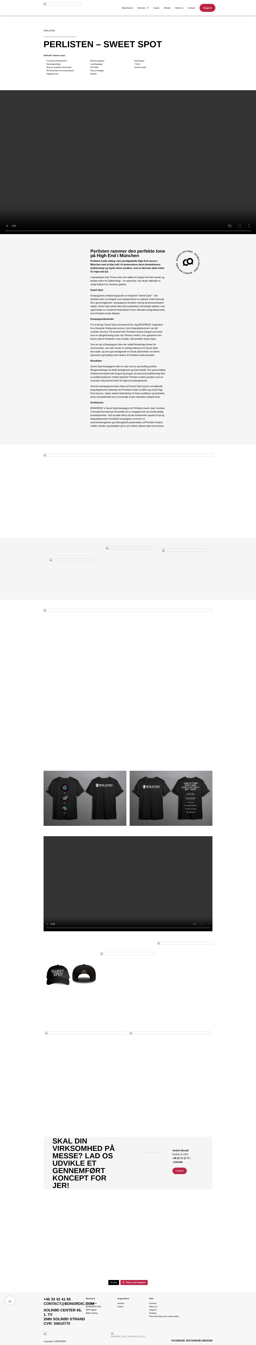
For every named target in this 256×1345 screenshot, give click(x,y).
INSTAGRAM (193, 1340)
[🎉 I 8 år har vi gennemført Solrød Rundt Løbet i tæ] (223, 1216)
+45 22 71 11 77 (181, 1158)
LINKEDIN (206, 1340)
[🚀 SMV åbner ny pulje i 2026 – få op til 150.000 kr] (96, 1235)
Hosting (152, 1313)
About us (179, 8)
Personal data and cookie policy (164, 1316)
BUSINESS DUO (93, 1306)
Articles (167, 8)
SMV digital (91, 1310)
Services (141, 8)
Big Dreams (127, 8)
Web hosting (91, 1313)
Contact (191, 8)
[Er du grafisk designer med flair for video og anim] (32, 1233)
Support (153, 1310)
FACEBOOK (178, 1340)
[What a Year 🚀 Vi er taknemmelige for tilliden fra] (160, 1214)
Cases (156, 8)
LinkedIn (178, 1162)
